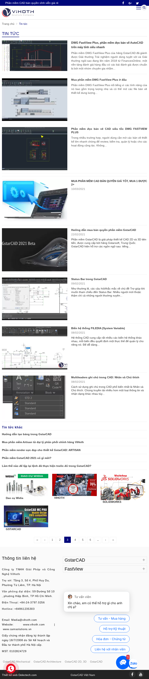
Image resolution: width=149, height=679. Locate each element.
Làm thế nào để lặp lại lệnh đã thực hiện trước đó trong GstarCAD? (46, 465)
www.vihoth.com (34, 624)
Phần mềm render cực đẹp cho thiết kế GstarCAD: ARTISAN (41, 450)
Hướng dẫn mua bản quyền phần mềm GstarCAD (103, 229)
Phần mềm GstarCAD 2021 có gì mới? (26, 457)
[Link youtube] (140, 674)
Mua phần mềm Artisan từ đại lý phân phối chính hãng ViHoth (43, 442)
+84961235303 (24, 608)
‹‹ (37, 539)
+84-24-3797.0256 (32, 602)
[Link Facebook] (132, 674)
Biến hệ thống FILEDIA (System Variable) (98, 328)
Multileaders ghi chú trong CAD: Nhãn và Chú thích (105, 377)
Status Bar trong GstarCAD (89, 279)
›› (113, 539)
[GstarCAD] (18, 16)
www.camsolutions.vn (17, 629)
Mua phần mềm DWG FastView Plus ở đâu (99, 79)
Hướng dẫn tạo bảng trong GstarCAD (26, 434)
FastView (74, 568)
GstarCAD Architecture (47, 661)
